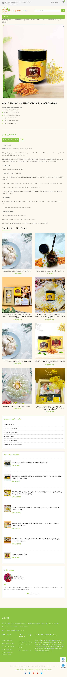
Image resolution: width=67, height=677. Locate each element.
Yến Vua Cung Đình (10, 428)
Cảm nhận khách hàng (38, 666)
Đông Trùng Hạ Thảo (21, 20)
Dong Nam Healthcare (33, 669)
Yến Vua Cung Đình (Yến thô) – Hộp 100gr (17, 361)
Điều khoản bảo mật (24, 650)
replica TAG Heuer (33, 191)
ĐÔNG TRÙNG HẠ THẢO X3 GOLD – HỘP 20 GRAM (50, 362)
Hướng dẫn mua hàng (25, 642)
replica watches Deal (11, 118)
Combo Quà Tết (9, 424)
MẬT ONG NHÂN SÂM (19, 554)
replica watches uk (10, 123)
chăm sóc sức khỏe (12, 148)
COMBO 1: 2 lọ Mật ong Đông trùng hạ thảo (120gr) (30, 462)
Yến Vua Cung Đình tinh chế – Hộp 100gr (17, 406)
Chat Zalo (63, 661)
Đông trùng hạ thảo (25, 148)
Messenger (63, 667)
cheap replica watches (11, 120)
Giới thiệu (11, 666)
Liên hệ (49, 666)
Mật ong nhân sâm (10, 440)
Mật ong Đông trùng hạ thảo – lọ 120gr (50, 271)
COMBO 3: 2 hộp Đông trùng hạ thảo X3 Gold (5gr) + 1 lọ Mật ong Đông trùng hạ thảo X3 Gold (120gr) (50, 408)
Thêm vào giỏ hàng (10, 140)
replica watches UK (29, 177)
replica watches (51, 153)
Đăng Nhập (56, 2)
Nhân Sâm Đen (9, 436)
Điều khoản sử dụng (22, 666)
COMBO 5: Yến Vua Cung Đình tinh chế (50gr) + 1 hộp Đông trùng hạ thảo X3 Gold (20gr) (17, 316)
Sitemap (55, 666)
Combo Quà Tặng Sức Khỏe (13, 444)
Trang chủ (7, 20)
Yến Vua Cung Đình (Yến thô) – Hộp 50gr (17, 271)
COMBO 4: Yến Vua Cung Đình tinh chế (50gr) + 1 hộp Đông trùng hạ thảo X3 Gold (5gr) (50, 316)
